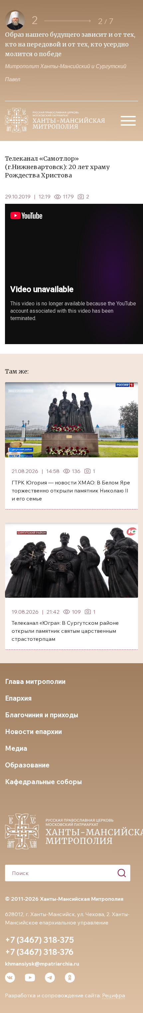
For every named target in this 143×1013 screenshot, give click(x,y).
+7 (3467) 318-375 (39, 940)
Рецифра (113, 995)
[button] (67, 21)
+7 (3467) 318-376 (39, 952)
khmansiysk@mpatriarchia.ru (42, 963)
